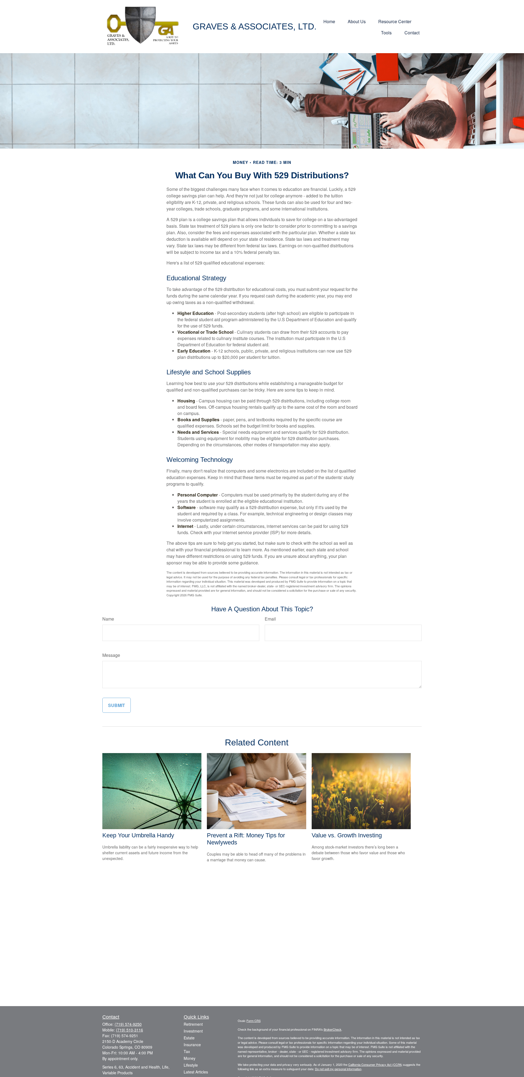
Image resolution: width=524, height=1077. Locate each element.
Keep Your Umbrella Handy (138, 835)
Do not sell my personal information (338, 1069)
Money (189, 1058)
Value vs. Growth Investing (347, 835)
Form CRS (253, 1020)
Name (108, 619)
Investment (193, 1031)
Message (111, 655)
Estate (189, 1037)
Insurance (192, 1044)
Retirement (193, 1024)
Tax (187, 1051)
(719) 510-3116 (129, 1030)
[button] (329, 20)
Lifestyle (191, 1065)
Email (270, 619)
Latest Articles (196, 1072)
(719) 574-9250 (128, 1024)
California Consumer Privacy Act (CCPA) (375, 1064)
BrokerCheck (332, 1029)
